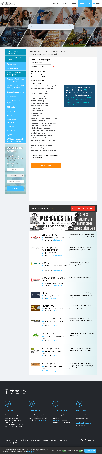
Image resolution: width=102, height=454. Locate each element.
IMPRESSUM (9, 440)
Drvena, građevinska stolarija (41, 145)
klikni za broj (51, 67)
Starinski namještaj (38, 121)
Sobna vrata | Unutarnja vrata (41, 125)
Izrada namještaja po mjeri (15, 101)
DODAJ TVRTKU (85, 3)
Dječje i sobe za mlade (39, 138)
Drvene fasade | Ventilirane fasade (43, 150)
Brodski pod (11, 64)
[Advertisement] (79, 71)
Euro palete (11, 96)
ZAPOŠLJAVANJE (35, 440)
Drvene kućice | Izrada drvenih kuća (15, 80)
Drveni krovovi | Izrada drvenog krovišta (16, 86)
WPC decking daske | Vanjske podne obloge (15, 140)
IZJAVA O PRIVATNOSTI (50, 440)
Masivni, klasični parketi (39, 106)
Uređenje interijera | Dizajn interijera (44, 118)
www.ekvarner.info (82, 417)
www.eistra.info (81, 415)
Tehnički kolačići (56, 451)
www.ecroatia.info (82, 419)
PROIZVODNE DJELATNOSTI (12, 52)
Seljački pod (11, 126)
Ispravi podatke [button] (46, 165)
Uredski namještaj (37, 101)
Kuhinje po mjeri (36, 113)
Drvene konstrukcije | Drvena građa (14, 74)
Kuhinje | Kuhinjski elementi (41, 98)
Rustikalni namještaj (38, 133)
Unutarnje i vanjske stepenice (41, 135)
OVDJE (84, 90)
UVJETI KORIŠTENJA (21, 440)
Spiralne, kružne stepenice (40, 128)
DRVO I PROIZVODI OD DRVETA (14, 59)
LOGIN (97, 3)
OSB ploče (11, 107)
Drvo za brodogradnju (15, 92)
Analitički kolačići (73, 451)
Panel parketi (35, 108)
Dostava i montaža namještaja (42, 88)
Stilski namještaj (37, 111)
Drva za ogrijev (12, 68)
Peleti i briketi (12, 111)
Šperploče (11, 130)
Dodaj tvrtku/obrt (83, 208)
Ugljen (9, 135)
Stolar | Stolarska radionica (41, 93)
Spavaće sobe (35, 116)
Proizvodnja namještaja (11, 121)
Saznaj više (31, 452)
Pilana (9, 115)
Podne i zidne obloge (38, 96)
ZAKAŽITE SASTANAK (59, 419)
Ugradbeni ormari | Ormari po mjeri (43, 123)
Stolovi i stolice (36, 143)
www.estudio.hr (81, 425)
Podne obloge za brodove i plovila (43, 130)
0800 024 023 (42, 420)
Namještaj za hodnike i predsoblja (43, 140)
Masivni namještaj (37, 148)
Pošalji (15, 189)
